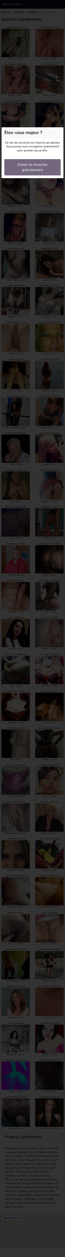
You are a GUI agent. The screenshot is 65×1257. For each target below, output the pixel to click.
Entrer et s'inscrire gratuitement (32, 167)
